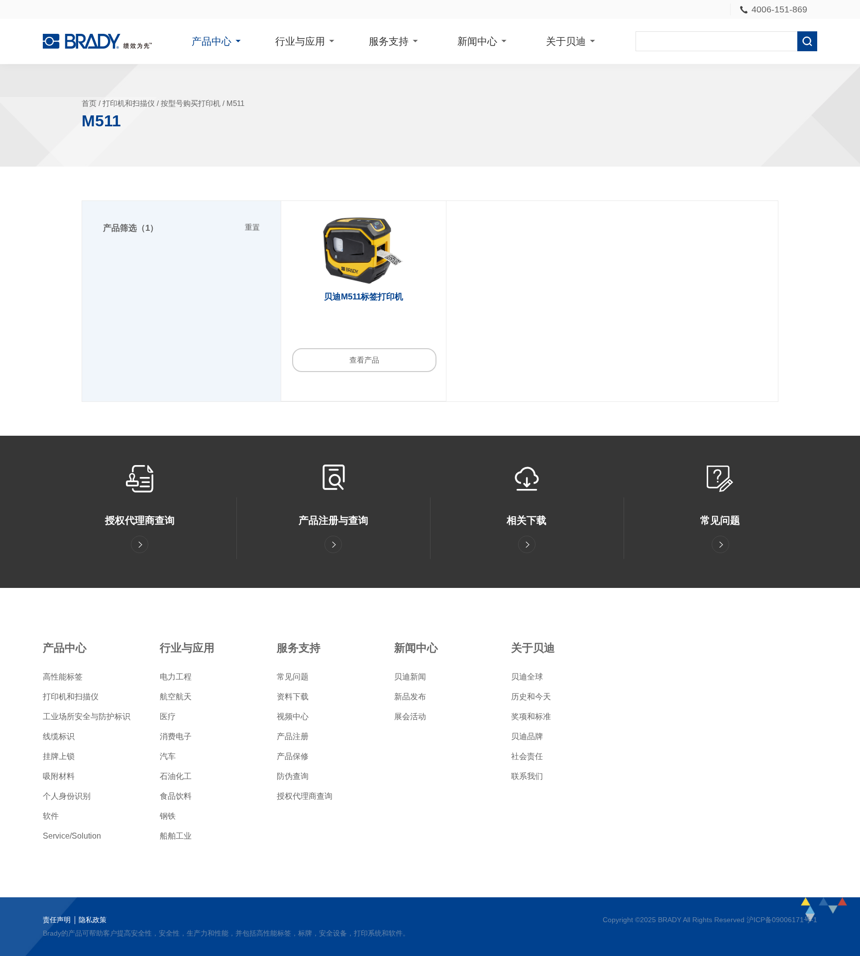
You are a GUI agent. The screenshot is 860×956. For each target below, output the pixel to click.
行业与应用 (300, 41)
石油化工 (176, 776)
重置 (252, 227)
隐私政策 (93, 920)
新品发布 (410, 696)
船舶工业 (176, 836)
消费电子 (176, 736)
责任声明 (57, 920)
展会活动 (410, 716)
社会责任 (527, 756)
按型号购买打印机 (190, 103)
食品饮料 (176, 796)
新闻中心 (477, 41)
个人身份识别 (67, 796)
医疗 (168, 716)
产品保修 (293, 756)
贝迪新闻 (410, 676)
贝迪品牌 (527, 736)
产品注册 (293, 736)
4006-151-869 (779, 9)
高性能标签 (63, 676)
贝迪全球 (527, 676)
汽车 (168, 756)
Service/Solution (72, 836)
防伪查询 (293, 776)
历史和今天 (531, 696)
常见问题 (293, 676)
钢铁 (168, 816)
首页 (89, 103)
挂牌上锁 (59, 756)
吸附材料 (59, 776)
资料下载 (293, 696)
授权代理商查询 (304, 796)
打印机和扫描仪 (129, 103)
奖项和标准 (531, 716)
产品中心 (211, 41)
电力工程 (176, 676)
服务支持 (389, 41)
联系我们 (527, 776)
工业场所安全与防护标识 (86, 716)
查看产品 (364, 360)
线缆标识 (59, 736)
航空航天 (176, 696)
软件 (51, 816)
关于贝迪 (566, 41)
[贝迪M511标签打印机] (363, 251)
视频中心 (293, 716)
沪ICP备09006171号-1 (782, 920)
